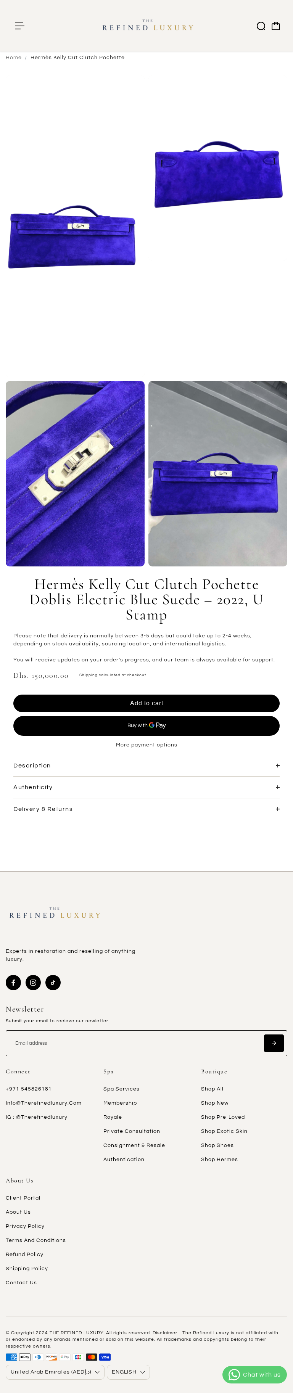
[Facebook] (13, 982)
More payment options (146, 745)
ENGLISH (124, 1372)
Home (14, 57)
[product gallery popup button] (130, 368)
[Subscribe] (274, 1043)
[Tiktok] (53, 982)
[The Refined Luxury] (146, 25)
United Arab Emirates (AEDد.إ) (51, 1372)
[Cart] (276, 26)
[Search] (261, 26)
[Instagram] (33, 982)
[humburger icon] (19, 26)
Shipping (88, 675)
